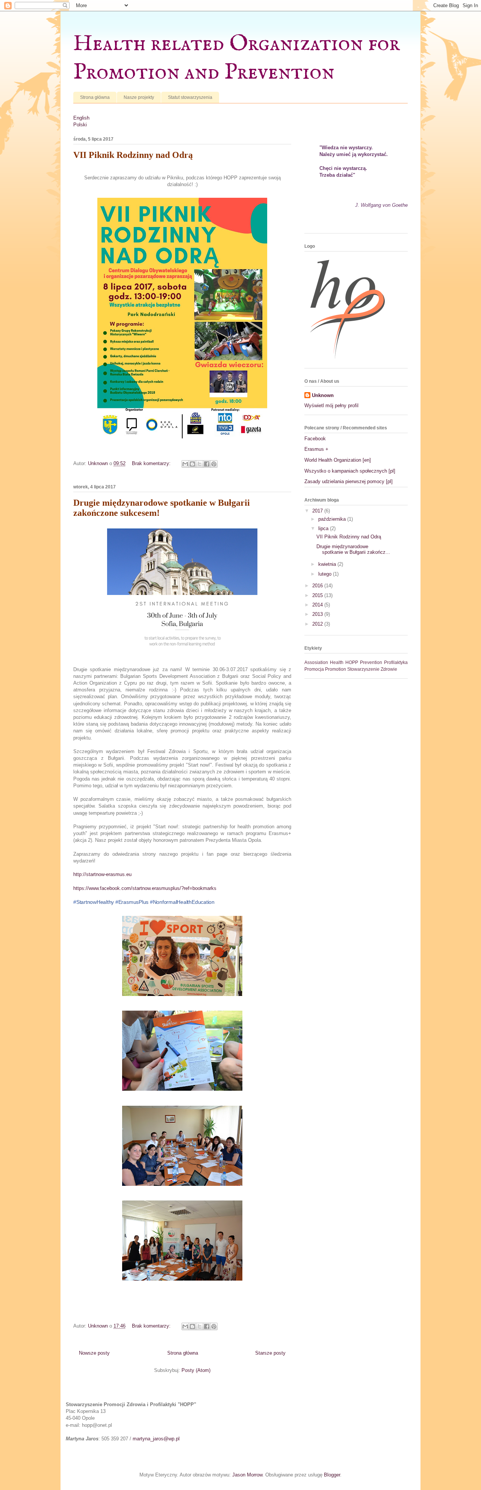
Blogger (332, 1475)
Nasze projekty (139, 97)
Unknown (323, 395)
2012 (318, 624)
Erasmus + (316, 449)
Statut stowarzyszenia (190, 97)
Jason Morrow (247, 1475)
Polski (80, 124)
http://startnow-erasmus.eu (102, 874)
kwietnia (327, 564)
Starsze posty (270, 1353)
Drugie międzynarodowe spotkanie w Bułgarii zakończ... (353, 549)
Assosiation (316, 662)
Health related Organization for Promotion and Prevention (236, 58)
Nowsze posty (94, 1353)
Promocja (314, 669)
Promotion (335, 669)
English (81, 118)
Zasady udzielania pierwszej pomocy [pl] (348, 481)
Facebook (315, 438)
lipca (324, 528)
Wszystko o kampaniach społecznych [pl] (349, 471)
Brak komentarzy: (152, 463)
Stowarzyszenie (363, 669)
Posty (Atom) (196, 1370)
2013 (318, 614)
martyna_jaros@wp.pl (156, 1438)
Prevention (371, 662)
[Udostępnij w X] (199, 464)
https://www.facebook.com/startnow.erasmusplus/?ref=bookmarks (144, 888)
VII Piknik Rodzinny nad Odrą (133, 155)
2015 (318, 595)
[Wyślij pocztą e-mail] (185, 464)
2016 (318, 585)
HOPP (351, 662)
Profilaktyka (396, 662)
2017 (318, 511)
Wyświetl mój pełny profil (331, 405)
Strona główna (95, 97)
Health (336, 662)
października (332, 519)
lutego (325, 574)
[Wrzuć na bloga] (192, 464)
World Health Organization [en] (337, 460)
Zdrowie (389, 669)
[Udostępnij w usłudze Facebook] (206, 464)
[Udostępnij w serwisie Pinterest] (214, 464)
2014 (318, 605)
